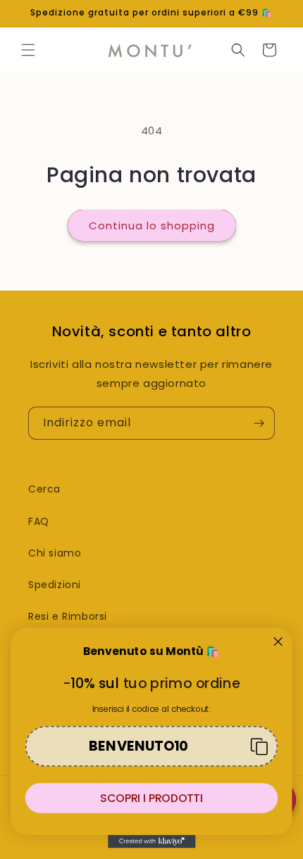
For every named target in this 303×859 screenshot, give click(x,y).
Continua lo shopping (152, 225)
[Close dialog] (277, 641)
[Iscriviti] (258, 423)
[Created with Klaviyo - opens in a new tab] (151, 841)
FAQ (38, 521)
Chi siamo (54, 553)
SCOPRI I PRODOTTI (151, 798)
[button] (28, 49)
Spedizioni (54, 585)
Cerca (44, 489)
